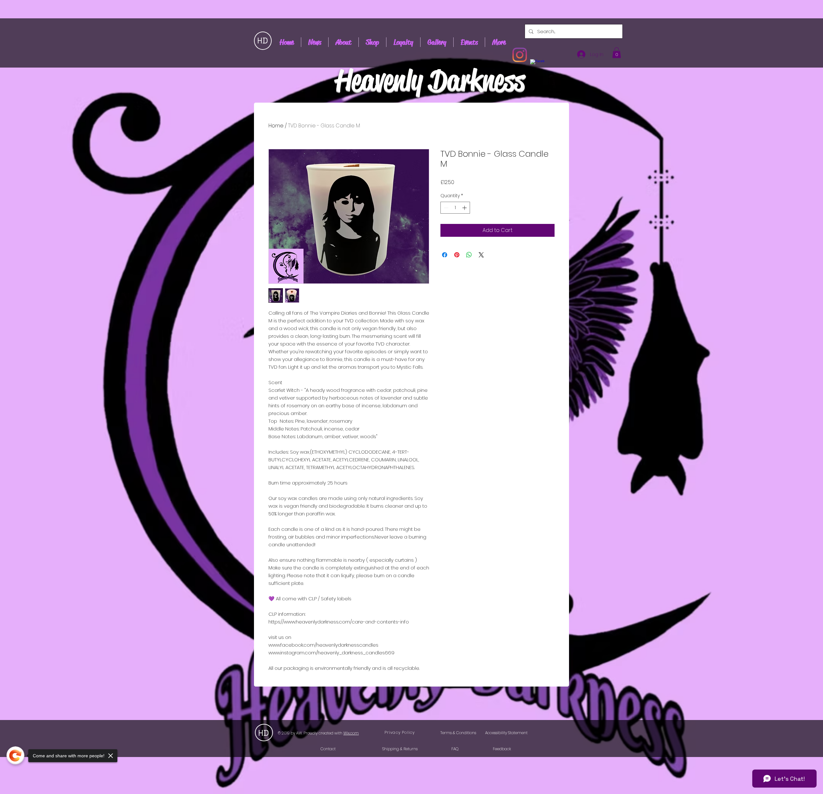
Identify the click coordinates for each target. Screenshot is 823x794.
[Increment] (465, 207)
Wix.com (351, 733)
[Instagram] (519, 55)
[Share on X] (481, 255)
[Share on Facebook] (444, 255)
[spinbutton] (455, 207)
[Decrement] (445, 207)
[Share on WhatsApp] (469, 255)
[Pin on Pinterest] (457, 255)
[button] (616, 52)
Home (276, 125)
